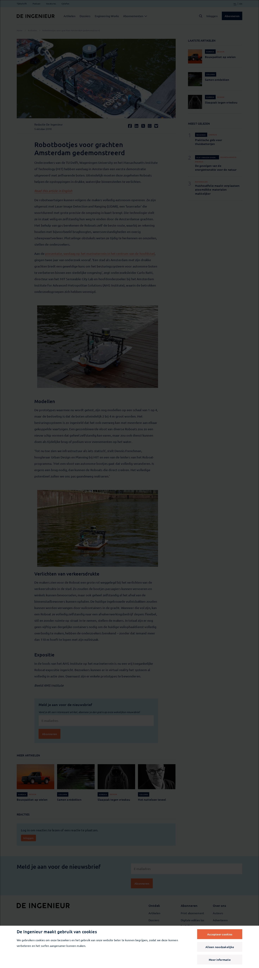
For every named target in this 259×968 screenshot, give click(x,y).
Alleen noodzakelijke (219, 947)
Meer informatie (220, 959)
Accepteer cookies (219, 934)
